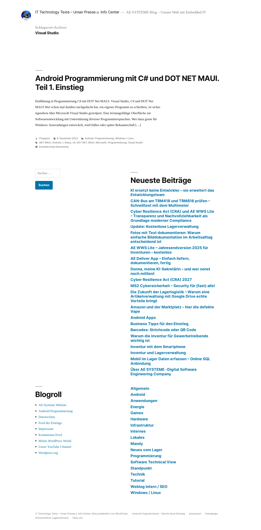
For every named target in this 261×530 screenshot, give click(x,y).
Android (89, 138)
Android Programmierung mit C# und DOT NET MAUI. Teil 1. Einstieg (127, 83)
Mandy (136, 443)
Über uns (77, 517)
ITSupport (44, 138)
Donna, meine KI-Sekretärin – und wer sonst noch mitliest (170, 271)
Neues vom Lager (146, 450)
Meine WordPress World (55, 441)
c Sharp (67, 142)
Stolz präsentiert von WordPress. (110, 513)
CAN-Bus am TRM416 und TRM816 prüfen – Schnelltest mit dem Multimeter (170, 203)
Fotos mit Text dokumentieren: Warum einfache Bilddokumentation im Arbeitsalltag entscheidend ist (171, 237)
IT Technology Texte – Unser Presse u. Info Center (77, 12)
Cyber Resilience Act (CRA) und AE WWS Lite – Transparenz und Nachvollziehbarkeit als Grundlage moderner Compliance (172, 216)
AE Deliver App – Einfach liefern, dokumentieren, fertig (160, 260)
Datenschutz (47, 417)
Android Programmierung (56, 411)
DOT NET (82, 142)
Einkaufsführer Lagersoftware (52, 517)
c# (73, 142)
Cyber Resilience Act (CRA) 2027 (161, 279)
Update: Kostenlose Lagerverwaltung (164, 226)
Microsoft (101, 142)
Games (136, 413)
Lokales (137, 437)
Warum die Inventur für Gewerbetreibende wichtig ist (169, 338)
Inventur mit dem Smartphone (157, 346)
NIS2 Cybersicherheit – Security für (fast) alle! (172, 285)
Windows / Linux (124, 138)
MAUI (91, 142)
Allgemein (139, 388)
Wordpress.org (48, 453)
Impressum (46, 429)
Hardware (139, 419)
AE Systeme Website (52, 405)
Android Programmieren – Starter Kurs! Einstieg (158, 513)
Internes (138, 431)
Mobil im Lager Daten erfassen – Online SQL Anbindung (170, 361)
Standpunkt (141, 468)
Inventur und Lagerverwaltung (158, 352)
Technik (137, 474)
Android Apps (143, 317)
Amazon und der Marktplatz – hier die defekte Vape (172, 309)
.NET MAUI (45, 142)
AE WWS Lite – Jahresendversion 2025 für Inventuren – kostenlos (169, 250)
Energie (137, 407)
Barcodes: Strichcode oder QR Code (163, 329)
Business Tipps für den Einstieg (159, 323)
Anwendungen (143, 400)
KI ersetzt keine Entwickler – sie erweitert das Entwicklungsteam (172, 192)
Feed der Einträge (50, 423)
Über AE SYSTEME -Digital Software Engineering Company (163, 371)
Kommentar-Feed (50, 435)
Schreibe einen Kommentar (54, 146)
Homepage (211, 513)
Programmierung (104, 138)
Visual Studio (135, 142)
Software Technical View (153, 462)
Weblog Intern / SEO (148, 486)
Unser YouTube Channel (55, 447)
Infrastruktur (142, 425)
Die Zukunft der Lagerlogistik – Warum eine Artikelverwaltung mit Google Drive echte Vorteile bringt (169, 296)
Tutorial (137, 480)
